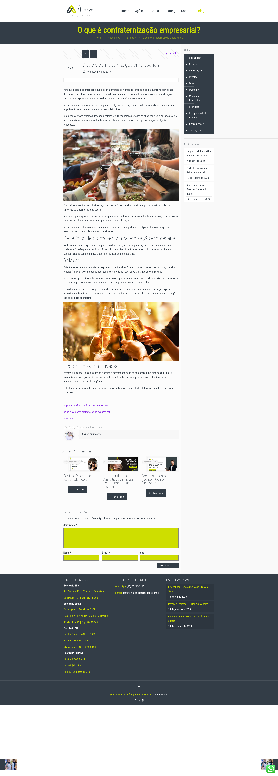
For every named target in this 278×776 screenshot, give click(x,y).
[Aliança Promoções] (80, 11)
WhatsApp (68, 418)
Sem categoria (196, 123)
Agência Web (161, 694)
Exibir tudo (171, 53)
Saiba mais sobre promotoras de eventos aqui (87, 412)
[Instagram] (142, 700)
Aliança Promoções (92, 434)
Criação (193, 64)
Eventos (131, 37)
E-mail (106, 552)
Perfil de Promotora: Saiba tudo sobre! (77, 478)
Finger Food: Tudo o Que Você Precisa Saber (199, 153)
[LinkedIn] (138, 700)
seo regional (195, 130)
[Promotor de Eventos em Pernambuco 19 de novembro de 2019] (8, 764)
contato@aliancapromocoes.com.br (141, 592)
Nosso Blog (114, 37)
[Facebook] (135, 700)
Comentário (70, 525)
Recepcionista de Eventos (198, 115)
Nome (67, 552)
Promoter (194, 106)
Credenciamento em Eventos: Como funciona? (156, 479)
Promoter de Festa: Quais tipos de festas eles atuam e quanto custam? (118, 481)
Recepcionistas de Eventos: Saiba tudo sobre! (196, 189)
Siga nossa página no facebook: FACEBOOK (85, 405)
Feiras (192, 83)
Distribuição (195, 70)
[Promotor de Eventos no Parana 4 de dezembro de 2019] (269, 764)
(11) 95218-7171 (135, 586)
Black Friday (195, 57)
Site (142, 552)
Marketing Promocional (195, 98)
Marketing (194, 89)
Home (98, 37)
